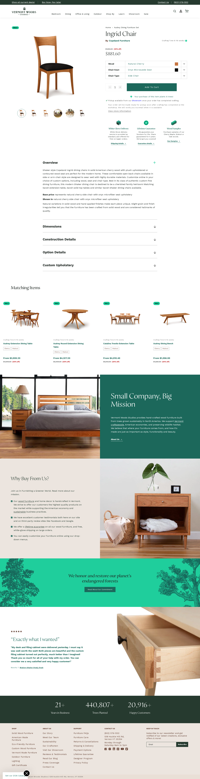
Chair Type (113, 76)
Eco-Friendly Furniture (23, 744)
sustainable (20, 511)
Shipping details (117, 143)
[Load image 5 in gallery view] (70, 113)
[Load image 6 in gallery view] (82, 113)
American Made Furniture (20, 738)
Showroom (136, 101)
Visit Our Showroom (53, 750)
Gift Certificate (19, 765)
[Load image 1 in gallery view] (21, 113)
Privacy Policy (81, 762)
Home (108, 27)
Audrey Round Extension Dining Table (68, 345)
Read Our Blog (50, 758)
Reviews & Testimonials (55, 754)
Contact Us (163, 2)
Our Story (48, 733)
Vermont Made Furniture (24, 752)
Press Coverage (51, 762)
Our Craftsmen (50, 746)
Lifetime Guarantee (83, 754)
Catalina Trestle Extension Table (118, 343)
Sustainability (49, 741)
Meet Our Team (51, 737)
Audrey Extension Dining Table (17, 343)
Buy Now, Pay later (51, 2)
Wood (111, 64)
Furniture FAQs (81, 733)
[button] (175, 11)
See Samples (172, 141)
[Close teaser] (26, 773)
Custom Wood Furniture (24, 748)
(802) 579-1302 (181, 2)
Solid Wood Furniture (22, 733)
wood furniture (26, 501)
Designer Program (83, 758)
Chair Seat (113, 70)
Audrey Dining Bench (163, 343)
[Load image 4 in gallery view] (57, 113)
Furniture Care (81, 737)
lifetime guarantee (34, 526)
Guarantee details (145, 143)
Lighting (16, 761)
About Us (115, 439)
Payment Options (82, 750)
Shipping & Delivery (84, 746)
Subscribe (182, 744)
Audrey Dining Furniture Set (126, 27)
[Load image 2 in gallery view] (33, 113)
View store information (119, 111)
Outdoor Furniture (21, 757)
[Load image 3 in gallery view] (45, 113)
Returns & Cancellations (86, 741)
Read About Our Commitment (100, 589)
